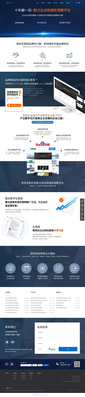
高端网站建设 (23, 375)
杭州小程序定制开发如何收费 (36, 307)
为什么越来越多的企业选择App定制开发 (38, 312)
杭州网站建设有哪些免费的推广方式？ (63, 300)
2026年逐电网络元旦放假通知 (11, 300)
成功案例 (61, 2)
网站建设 (30, 375)
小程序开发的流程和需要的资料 (37, 310)
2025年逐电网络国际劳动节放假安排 (12, 307)
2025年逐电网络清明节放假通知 (11, 310)
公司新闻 (14, 375)
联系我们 (68, 2)
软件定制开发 (23, 378)
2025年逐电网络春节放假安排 (11, 312)
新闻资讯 (49, 2)
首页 (37, 2)
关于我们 (43, 2)
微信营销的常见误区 (60, 302)
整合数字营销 (23, 377)
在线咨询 (13, 105)
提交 (68, 349)
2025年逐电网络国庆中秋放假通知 (11, 302)
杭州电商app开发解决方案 (36, 305)
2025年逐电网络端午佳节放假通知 (11, 305)
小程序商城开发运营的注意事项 (37, 302)
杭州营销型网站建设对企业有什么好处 (63, 298)
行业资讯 (14, 377)
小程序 (30, 377)
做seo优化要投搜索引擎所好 (61, 307)
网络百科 (14, 378)
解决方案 (55, 2)
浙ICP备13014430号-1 (41, 390)
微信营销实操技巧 (59, 305)
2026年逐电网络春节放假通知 (11, 298)
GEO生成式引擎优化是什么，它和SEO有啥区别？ (39, 300)
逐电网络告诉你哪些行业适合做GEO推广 (38, 298)
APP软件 (30, 378)
